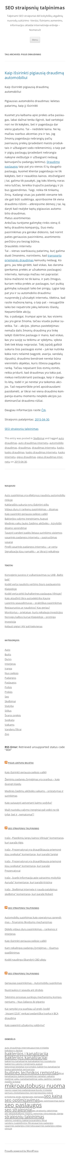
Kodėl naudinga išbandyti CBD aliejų (25, 959)
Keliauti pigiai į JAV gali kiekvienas (23, 626)
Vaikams (9, 724)
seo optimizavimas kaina (52, 1100)
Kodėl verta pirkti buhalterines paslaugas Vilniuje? (33, 593)
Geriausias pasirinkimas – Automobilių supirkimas (33, 983)
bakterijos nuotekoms (44, 1061)
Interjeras (10, 664)
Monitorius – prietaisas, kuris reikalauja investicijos (34, 612)
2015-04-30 (42, 419)
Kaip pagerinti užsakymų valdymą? (25, 1025)
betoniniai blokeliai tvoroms (19, 1066)
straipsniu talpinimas (24, 1116)
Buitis (8, 654)
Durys (8, 659)
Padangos (10, 678)
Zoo (7, 734)
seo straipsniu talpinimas (44, 1110)
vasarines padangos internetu (20, 1125)
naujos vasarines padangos (18, 1090)
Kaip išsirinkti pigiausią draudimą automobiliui (34, 75)
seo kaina (53, 1096)
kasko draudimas (14, 452)
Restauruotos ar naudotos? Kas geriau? (27, 607)
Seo (7, 696)
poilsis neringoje (31, 1092)
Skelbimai (38, 438)
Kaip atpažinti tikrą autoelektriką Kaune (27, 598)
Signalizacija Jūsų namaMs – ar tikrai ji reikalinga (32, 551)
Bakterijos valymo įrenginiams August (26, 518)
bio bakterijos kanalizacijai (46, 1066)
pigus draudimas (26, 457)
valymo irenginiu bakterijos (18, 1120)
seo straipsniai (18, 1110)
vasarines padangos (43, 1123)
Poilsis (8, 687)
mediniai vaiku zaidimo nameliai (45, 1079)
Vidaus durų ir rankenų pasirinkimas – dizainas (31, 509)
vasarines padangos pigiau (48, 1125)
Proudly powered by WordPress (21, 1151)
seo (42, 1096)
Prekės (8, 692)
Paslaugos (10, 682)
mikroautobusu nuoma (35, 1086)
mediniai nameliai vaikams (41, 1076)
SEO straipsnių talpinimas (35, 8)
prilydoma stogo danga (16, 1096)
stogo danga (57, 1113)
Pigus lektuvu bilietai (21, 762)
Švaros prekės (13, 715)
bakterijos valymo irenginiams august (24, 1064)
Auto (7, 649)
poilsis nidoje (46, 1092)
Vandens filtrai (13, 729)
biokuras (9, 1069)
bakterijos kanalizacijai (26, 1057)
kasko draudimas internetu (41, 452)
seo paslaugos (23, 1105)
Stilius (8, 710)
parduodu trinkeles (42, 1090)
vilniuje (8, 1128)
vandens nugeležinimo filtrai (19, 1123)
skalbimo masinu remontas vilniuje (33, 1113)
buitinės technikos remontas (32, 1072)
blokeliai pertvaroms (24, 1069)
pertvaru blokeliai (14, 1092)
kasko (60, 447)
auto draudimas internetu (33, 443)
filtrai (61, 1073)
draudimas (24, 447)
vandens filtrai (39, 1120)
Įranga (8, 668)
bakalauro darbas (14, 1050)
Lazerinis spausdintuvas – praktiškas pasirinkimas (33, 603)
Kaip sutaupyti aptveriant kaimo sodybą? (28, 802)
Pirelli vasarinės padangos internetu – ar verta (31, 546)
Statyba (9, 706)
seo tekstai (10, 1113)
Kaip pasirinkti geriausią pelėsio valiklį (26, 514)
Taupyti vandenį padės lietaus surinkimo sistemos (33, 532)
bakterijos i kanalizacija (26, 1053)
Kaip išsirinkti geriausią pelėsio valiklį (25, 772)
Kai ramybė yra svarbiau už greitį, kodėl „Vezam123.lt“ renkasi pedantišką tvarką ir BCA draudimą (31, 1013)
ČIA (43, 410)
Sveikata (9, 720)
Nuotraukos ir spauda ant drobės (24, 990)
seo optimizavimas (22, 1100)
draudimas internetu (44, 447)
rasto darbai (34, 1096)
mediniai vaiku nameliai (17, 1079)
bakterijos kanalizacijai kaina (19, 1061)
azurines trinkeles (40, 1047)
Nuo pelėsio (11, 673)
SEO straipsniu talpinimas (23, 828)
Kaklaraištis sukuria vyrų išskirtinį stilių (27, 504)
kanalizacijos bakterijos (16, 1076)
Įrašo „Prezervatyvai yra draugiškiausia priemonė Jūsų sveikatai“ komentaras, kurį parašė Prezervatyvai (33, 865)
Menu (35, 39)
